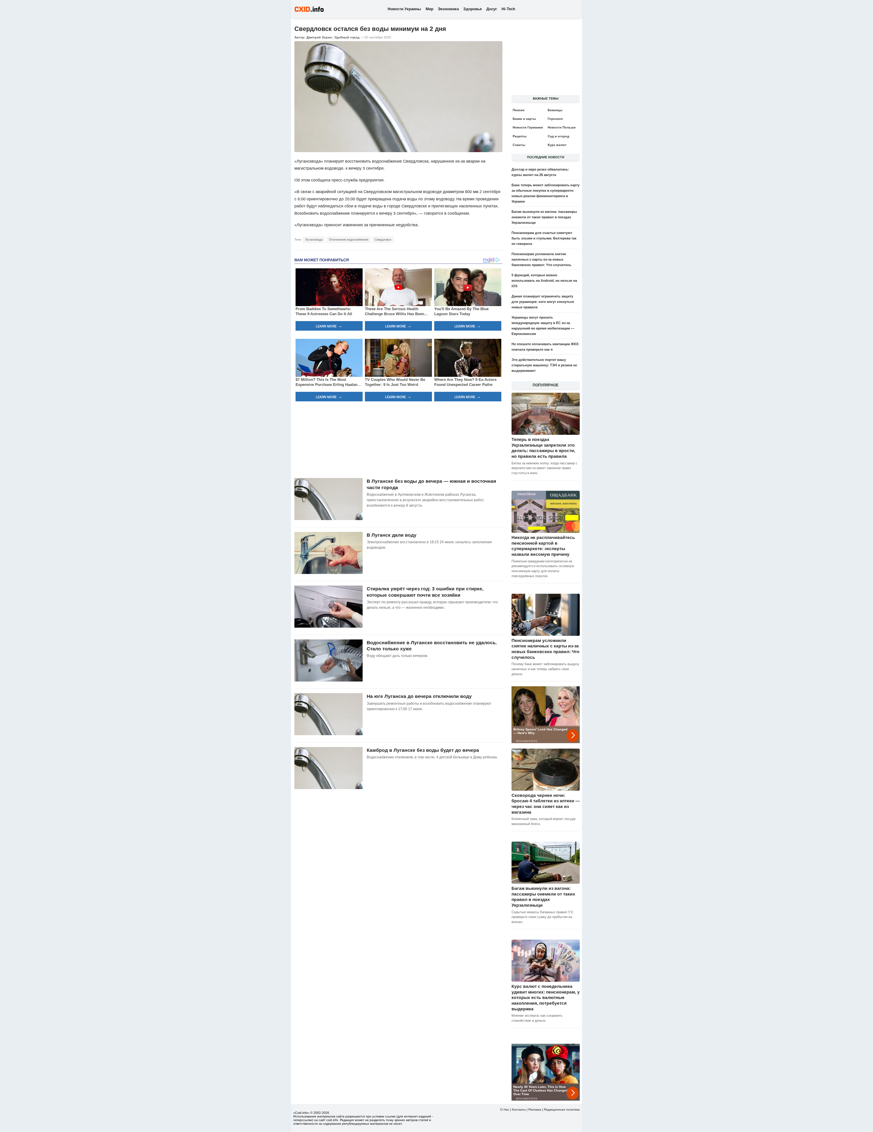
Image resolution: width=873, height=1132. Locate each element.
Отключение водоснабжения (348, 239)
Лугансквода (314, 239)
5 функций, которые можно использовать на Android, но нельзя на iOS (544, 280)
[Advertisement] (398, 439)
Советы (519, 145)
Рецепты (520, 136)
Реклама (534, 1109)
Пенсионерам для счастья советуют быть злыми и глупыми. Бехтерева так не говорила (544, 238)
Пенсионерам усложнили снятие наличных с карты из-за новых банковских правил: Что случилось (541, 259)
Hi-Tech (508, 9)
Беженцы (555, 110)
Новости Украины (404, 9)
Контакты (519, 1109)
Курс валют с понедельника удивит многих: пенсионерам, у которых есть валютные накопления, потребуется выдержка (546, 997)
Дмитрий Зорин (319, 37)
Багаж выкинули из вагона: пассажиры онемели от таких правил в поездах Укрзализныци (544, 217)
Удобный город (346, 37)
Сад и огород (558, 136)
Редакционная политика (562, 1109)
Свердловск (383, 239)
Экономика (448, 9)
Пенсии (518, 110)
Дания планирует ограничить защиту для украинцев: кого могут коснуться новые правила (543, 301)
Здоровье (472, 9)
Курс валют (557, 145)
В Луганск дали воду (391, 535)
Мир (429, 9)
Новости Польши (562, 127)
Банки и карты (524, 119)
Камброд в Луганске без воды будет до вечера (423, 750)
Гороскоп (555, 119)
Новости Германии (528, 127)
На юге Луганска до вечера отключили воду (419, 696)
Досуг (491, 9)
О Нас (504, 1109)
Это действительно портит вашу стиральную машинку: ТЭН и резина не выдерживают (544, 365)
